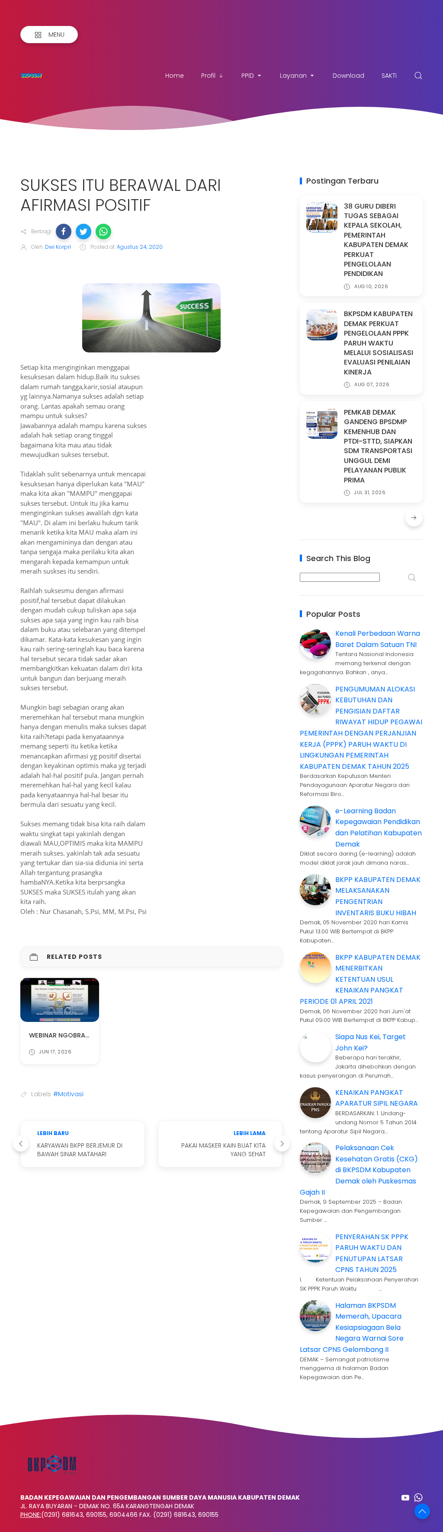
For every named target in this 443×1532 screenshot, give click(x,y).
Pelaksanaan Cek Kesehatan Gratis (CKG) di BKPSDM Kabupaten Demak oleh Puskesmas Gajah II (359, 1170)
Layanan (293, 75)
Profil (208, 75)
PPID (247, 75)
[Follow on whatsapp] (418, 1497)
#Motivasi (68, 1094)
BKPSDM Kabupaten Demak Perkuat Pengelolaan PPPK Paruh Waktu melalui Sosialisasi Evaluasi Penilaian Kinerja (378, 343)
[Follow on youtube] (405, 1497)
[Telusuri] (418, 76)
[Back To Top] (422, 1511)
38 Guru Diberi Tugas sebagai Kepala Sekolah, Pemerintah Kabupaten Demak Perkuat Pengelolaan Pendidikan (376, 240)
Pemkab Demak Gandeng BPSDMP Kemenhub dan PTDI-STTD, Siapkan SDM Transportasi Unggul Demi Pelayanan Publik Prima (378, 446)
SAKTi (389, 75)
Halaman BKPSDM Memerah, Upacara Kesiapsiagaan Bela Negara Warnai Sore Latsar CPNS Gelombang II (352, 1327)
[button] (63, 231)
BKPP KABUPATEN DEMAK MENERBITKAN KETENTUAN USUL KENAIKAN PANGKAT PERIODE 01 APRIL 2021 (360, 979)
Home (174, 75)
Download (348, 75)
